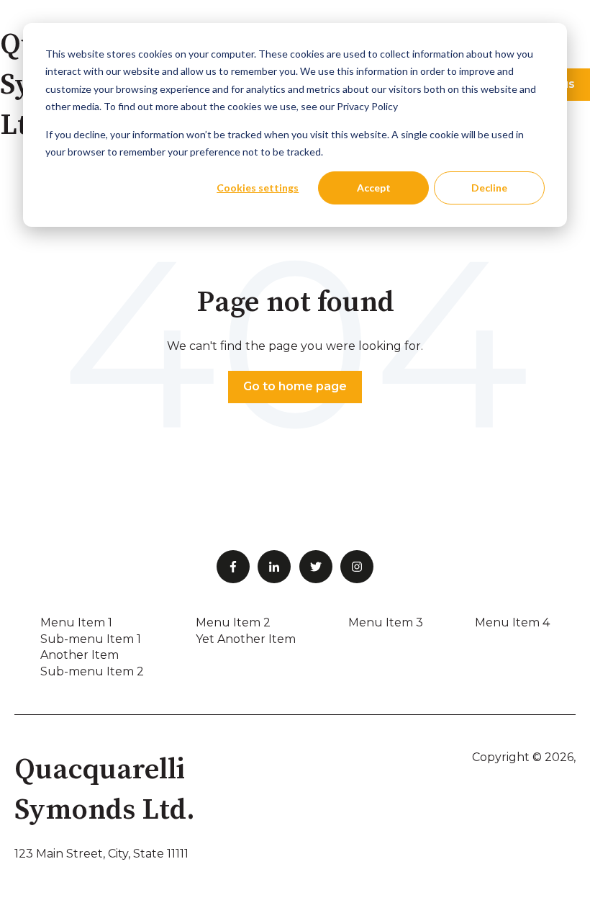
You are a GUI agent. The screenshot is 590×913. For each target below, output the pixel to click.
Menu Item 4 (512, 622)
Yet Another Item (246, 639)
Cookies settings (258, 187)
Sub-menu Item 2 (92, 671)
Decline (489, 187)
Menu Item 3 (385, 622)
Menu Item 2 (233, 622)
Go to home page (295, 386)
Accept (374, 187)
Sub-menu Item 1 (90, 639)
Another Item (79, 655)
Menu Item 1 (76, 622)
